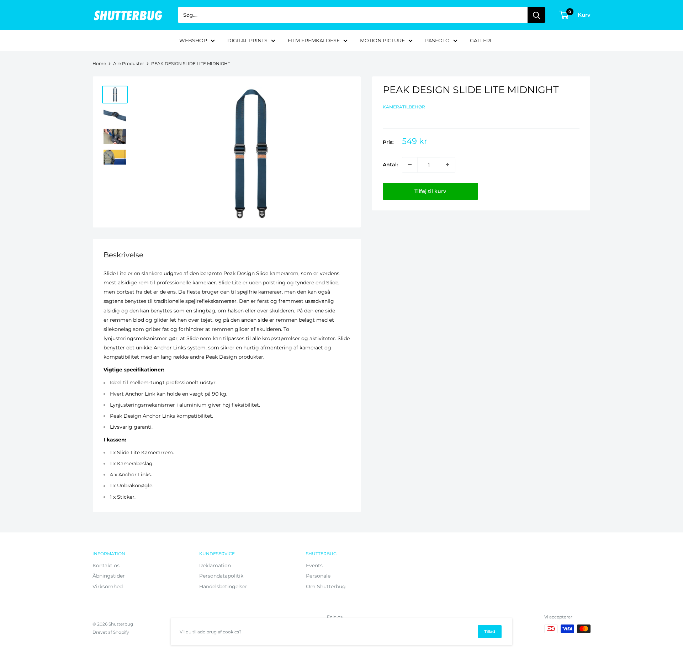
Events (314, 565)
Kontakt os (106, 565)
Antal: (390, 164)
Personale (318, 576)
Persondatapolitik (221, 576)
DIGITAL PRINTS (247, 40)
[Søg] (536, 15)
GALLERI (480, 40)
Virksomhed (107, 586)
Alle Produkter (128, 63)
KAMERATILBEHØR (404, 106)
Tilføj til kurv (430, 191)
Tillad (489, 631)
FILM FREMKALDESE (314, 40)
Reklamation (215, 565)
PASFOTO (437, 40)
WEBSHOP (193, 40)
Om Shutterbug (326, 586)
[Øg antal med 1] (447, 164)
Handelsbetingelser (223, 586)
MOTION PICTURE (382, 40)
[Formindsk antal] (409, 164)
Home (99, 63)
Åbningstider (108, 576)
